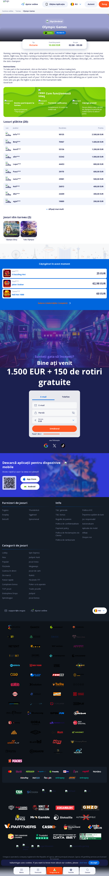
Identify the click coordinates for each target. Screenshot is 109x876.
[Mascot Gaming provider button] (79, 694)
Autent (91, 4)
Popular (5, 562)
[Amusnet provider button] (79, 732)
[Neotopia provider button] (79, 751)
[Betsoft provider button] (15, 636)
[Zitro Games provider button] (79, 684)
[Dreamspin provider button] (36, 751)
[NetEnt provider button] (15, 646)
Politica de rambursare (65, 540)
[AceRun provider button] (58, 732)
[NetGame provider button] (36, 636)
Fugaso (5, 510)
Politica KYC (87, 510)
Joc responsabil (88, 519)
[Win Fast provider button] (15, 694)
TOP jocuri (6, 589)
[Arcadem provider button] (79, 655)
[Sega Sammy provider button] (15, 703)
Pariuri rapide (7, 580)
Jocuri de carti (35, 571)
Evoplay (5, 514)
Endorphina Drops (10, 593)
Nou (4, 557)
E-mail (43, 397)
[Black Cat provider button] (36, 741)
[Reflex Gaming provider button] (36, 732)
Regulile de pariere (63, 519)
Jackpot (32, 593)
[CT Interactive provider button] (58, 655)
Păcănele (6, 566)
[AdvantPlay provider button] (15, 741)
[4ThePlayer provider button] (58, 703)
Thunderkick (34, 510)
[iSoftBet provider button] (15, 655)
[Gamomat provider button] (58, 627)
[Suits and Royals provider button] (58, 751)
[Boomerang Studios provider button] (36, 713)
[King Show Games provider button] (58, 694)
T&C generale (61, 510)
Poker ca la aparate (37, 584)
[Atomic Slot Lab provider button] (79, 665)
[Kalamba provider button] (79, 646)
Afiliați (84, 532)
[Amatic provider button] (58, 636)
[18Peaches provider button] (15, 761)
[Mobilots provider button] (15, 665)
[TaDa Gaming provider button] (58, 684)
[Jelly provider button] (15, 732)
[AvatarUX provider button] (36, 703)
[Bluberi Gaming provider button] (15, 684)
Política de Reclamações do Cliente (67, 534)
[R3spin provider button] (15, 751)
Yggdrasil (33, 514)
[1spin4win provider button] (36, 646)
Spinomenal (34, 519)
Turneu (18, 11)
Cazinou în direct (9, 571)
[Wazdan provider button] (58, 646)
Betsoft (5, 519)
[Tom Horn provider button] (79, 675)
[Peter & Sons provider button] (79, 636)
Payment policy (62, 528)
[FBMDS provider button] (58, 675)
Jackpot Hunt (34, 557)
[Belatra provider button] (36, 675)
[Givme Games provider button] (36, 655)
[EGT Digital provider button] (79, 722)
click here (83, 862)
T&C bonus (60, 514)
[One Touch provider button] (36, 694)
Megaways (33, 566)
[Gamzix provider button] (36, 627)
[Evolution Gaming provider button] (36, 684)
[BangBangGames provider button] (79, 713)
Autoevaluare (88, 523)
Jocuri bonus (34, 598)
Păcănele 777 (34, 580)
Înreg (104, 4)
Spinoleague (7, 598)
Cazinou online (7, 11)
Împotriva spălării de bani (93, 514)
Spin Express (34, 552)
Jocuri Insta (33, 562)
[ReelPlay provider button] (79, 703)
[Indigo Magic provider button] (58, 722)
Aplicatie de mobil (89, 528)
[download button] (9, 483)
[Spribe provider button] (58, 665)
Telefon (66, 397)
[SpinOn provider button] (58, 713)
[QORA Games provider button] (36, 722)
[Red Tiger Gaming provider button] (36, 665)
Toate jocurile (35, 589)
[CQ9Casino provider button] (15, 675)
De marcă (6, 575)
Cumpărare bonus (10, 584)
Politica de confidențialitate (67, 523)
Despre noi (87, 537)
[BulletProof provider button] (15, 713)
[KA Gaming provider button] (15, 722)
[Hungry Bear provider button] (79, 741)
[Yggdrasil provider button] (79, 627)
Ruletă (31, 575)
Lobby (4, 552)
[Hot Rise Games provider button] (58, 741)
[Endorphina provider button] (15, 627)
